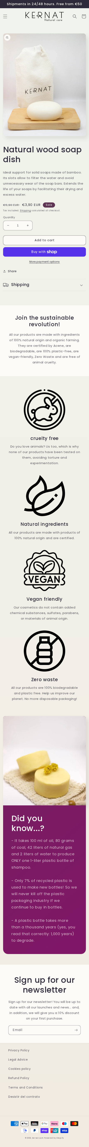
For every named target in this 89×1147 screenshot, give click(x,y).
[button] (5, 16)
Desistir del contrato (24, 1097)
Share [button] (12, 271)
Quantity (9, 217)
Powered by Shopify (54, 1138)
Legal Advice (18, 1059)
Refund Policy (18, 1078)
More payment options (44, 261)
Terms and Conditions (25, 1087)
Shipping (25, 210)
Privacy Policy (18, 1050)
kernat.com (37, 1138)
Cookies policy (19, 1069)
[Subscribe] (76, 1030)
